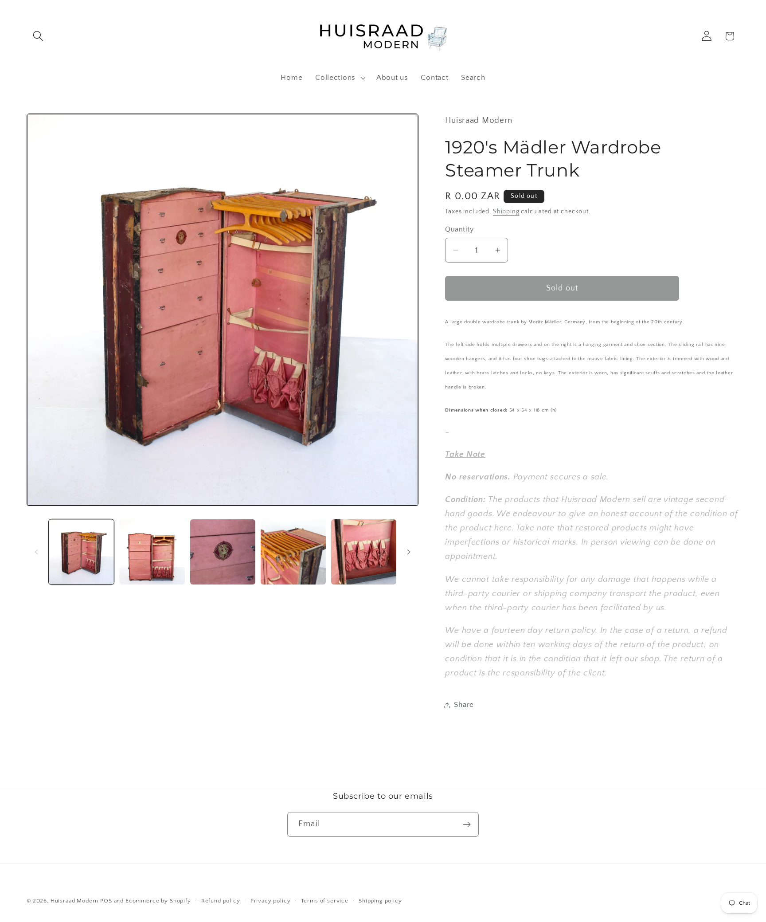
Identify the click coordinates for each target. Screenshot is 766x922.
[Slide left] (36, 551)
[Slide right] (408, 551)
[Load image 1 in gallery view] (81, 552)
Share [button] (464, 705)
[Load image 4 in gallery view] (293, 552)
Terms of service (324, 901)
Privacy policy (270, 901)
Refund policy (220, 901)
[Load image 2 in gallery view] (151, 552)
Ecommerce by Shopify (158, 901)
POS (106, 901)
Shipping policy (380, 901)
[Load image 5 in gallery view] (363, 552)
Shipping (506, 211)
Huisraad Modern (75, 901)
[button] (38, 36)
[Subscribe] (466, 824)
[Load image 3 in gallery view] (222, 552)
